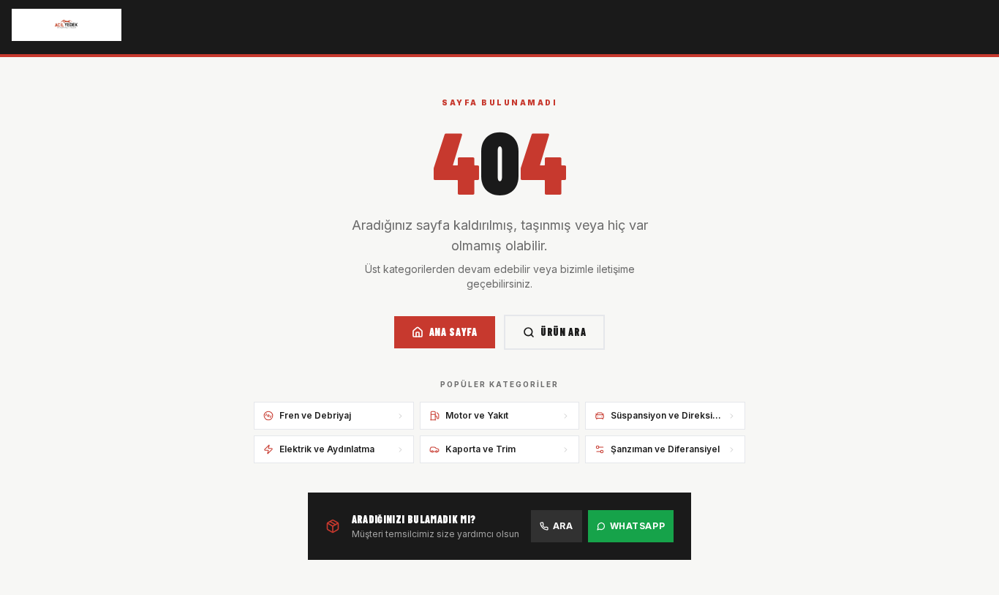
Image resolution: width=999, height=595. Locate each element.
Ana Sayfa (453, 332)
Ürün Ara (563, 332)
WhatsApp (638, 525)
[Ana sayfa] (66, 25)
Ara (563, 525)
